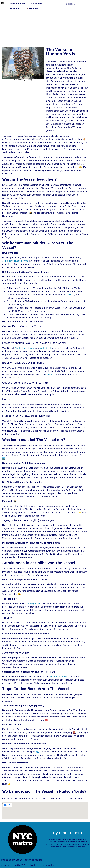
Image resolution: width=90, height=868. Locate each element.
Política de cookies (33, 860)
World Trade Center (24, 348)
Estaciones (37, 3)
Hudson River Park (59, 676)
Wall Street (45, 348)
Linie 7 (70, 294)
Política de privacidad (11, 860)
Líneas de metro (17, 3)
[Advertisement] (45, 28)
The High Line (33, 603)
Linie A (48, 374)
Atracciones (15, 8)
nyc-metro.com (67, 832)
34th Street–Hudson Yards (15, 261)
